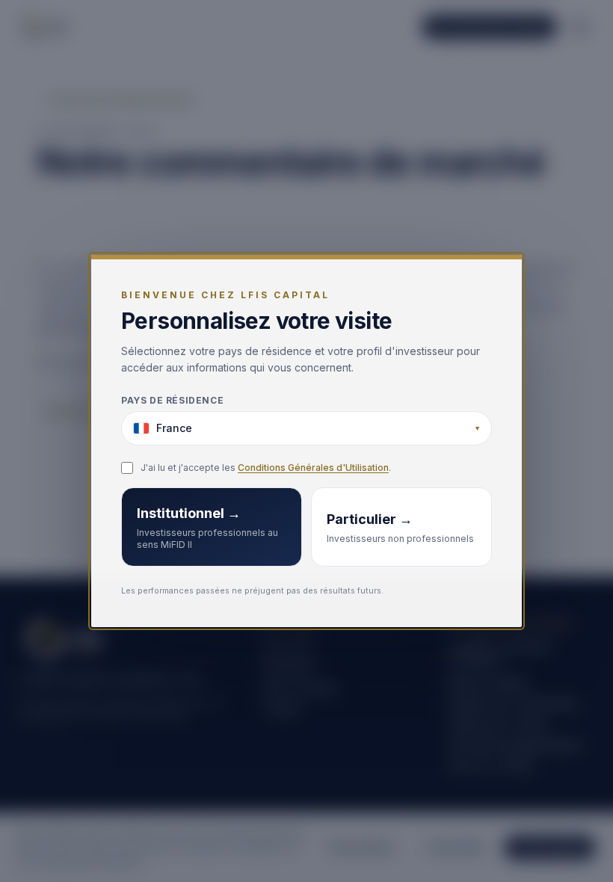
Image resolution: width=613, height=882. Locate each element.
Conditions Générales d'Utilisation (313, 467)
